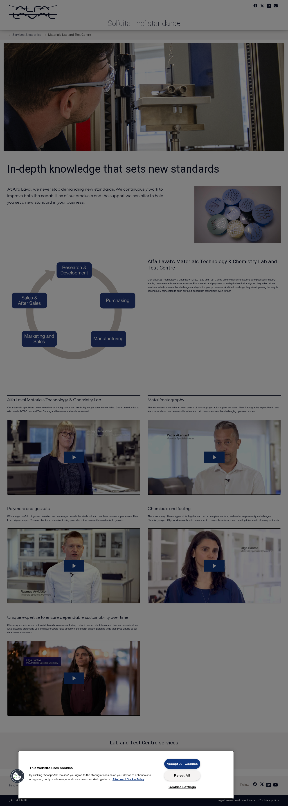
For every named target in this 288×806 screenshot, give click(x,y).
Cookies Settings (182, 787)
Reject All (182, 775)
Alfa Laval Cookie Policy (128, 779)
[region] (126, 775)
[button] (17, 776)
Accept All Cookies (182, 763)
